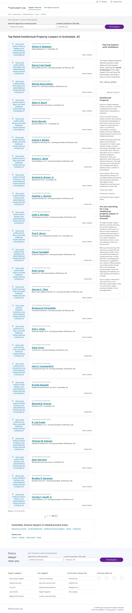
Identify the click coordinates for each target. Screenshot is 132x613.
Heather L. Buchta (41, 195)
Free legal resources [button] (51, 7)
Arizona (37, 14)
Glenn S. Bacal (39, 102)
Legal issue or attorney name (38, 557)
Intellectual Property (28, 14)
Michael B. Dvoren (41, 403)
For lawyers (43, 573)
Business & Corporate (19, 529)
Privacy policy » (111, 610)
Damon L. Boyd (40, 158)
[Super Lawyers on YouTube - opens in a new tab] (114, 578)
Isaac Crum (38, 347)
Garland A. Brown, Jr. (43, 177)
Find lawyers (114, 27)
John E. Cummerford (42, 366)
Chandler (22, 537)
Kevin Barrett (39, 121)
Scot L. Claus (38, 328)
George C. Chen (40, 289)
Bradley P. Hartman (42, 478)
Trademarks (77, 529)
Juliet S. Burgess (40, 214)
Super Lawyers (15, 573)
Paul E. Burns (39, 233)
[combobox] (32, 27)
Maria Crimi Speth (41, 65)
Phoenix (14, 537)
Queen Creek (30, 537)
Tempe (39, 537)
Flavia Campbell (40, 251)
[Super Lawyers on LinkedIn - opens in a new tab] (122, 578)
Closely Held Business (35, 529)
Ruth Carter (38, 270)
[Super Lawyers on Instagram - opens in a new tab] (106, 578)
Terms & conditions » (99, 610)
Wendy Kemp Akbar (42, 83)
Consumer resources (77, 573)
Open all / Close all (113, 92)
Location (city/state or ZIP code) (67, 24)
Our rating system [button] (108, 82)
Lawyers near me (34, 7)
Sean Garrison (39, 459)
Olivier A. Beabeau (42, 46)
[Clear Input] (54, 27)
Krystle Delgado (40, 384)
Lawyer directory (17, 14)
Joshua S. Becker (40, 139)
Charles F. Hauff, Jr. (42, 496)
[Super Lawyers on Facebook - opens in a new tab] (99, 578)
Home (9, 14)
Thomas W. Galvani (42, 440)
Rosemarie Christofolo (44, 307)
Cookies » (120, 610)
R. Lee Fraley (38, 422)
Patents (68, 529)
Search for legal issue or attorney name (22, 24)
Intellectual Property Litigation (54, 529)
